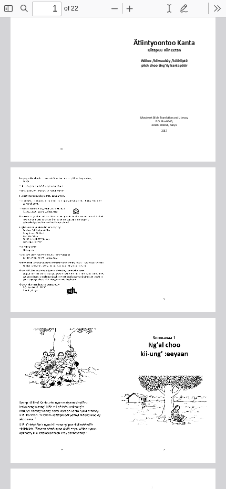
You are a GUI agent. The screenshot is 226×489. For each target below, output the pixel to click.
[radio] (169, 8)
